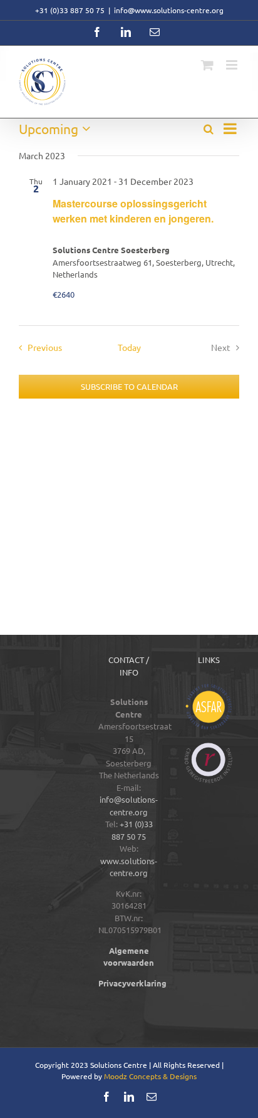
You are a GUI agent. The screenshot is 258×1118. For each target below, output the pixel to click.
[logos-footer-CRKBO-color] (208, 746)
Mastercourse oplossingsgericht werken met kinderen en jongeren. (133, 211)
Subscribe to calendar (129, 387)
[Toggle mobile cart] (207, 64)
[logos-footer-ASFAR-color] (208, 687)
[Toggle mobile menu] (232, 64)
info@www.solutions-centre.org (169, 10)
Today (129, 347)
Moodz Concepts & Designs (150, 1076)
